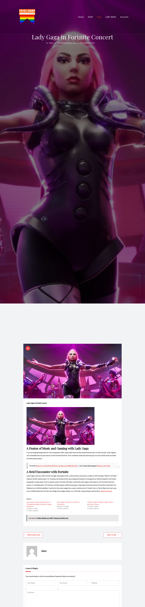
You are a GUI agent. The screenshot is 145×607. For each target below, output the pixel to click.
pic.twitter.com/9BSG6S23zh (66, 466)
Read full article (106, 491)
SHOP (90, 17)
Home (81, 17)
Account (124, 17)
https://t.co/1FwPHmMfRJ (46, 466)
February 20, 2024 (103, 466)
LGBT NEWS (111, 17)
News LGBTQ (90, 43)
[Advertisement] (72, 319)
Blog (99, 17)
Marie (51, 43)
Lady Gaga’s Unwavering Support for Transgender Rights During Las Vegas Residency (39, 504)
